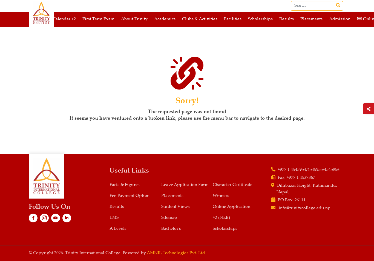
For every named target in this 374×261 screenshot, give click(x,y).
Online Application (231, 207)
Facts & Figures (125, 185)
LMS (114, 218)
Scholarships (260, 19)
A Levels (118, 228)
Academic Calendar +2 (54, 19)
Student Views (175, 207)
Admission (339, 19)
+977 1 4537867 (301, 178)
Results (286, 19)
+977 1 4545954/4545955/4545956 (309, 170)
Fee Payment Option (129, 196)
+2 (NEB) (221, 218)
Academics (165, 19)
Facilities (232, 19)
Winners (221, 196)
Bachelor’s (171, 228)
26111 (300, 200)
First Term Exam (98, 19)
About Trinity (134, 19)
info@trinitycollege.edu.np (304, 208)
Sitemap (169, 218)
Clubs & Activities (199, 19)
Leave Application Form (185, 185)
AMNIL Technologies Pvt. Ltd (176, 253)
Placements (311, 19)
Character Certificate (232, 185)
